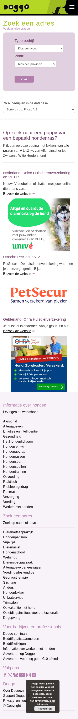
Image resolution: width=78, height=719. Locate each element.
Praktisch (10, 481)
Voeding (9, 502)
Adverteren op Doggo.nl (20, 654)
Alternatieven (13, 426)
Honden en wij (14, 446)
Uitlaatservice (13, 597)
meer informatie (46, 702)
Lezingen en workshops (20, 412)
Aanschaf (10, 421)
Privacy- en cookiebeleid (21, 700)
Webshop (10, 557)
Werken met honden (18, 507)
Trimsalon (10, 602)
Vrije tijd (9, 542)
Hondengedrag (14, 451)
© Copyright (12, 705)
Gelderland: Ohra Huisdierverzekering (34, 319)
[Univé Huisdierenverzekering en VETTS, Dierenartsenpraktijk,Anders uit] (39, 224)
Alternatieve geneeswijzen (22, 567)
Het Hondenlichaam (18, 441)
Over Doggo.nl (14, 690)
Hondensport (12, 461)
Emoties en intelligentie (20, 431)
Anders (8, 587)
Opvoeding (11, 476)
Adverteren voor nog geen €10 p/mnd (30, 659)
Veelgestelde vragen (16, 28)
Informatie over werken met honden (29, 648)
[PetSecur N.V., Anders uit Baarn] (39, 296)
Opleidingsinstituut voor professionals (30, 612)
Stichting (9, 582)
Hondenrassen (14, 456)
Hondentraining (14, 471)
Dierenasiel (11, 547)
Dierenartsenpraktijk (18, 532)
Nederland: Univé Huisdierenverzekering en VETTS (36, 175)
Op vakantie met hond (19, 607)
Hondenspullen (14, 466)
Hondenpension (15, 537)
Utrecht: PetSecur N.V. (22, 257)
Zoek (24, 79)
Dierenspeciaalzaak (18, 562)
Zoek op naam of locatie (20, 523)
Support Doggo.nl (16, 695)
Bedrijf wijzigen (14, 643)
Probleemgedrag (15, 486)
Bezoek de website (17, 194)
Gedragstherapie (15, 577)
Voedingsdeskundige (18, 572)
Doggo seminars (15, 633)
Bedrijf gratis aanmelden (21, 638)
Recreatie (10, 492)
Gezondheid (12, 436)
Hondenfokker (13, 592)
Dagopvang (11, 617)
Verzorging (11, 497)
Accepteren (45, 708)
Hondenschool (14, 552)
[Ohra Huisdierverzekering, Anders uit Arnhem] (39, 364)
